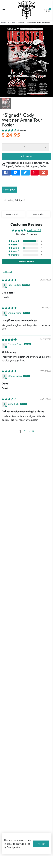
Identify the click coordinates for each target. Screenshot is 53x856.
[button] (9, 130)
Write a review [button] (26, 261)
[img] (9, 280)
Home (3, 22)
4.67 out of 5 (34, 230)
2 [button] (25, 431)
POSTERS (11, 22)
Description (9, 189)
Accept (41, 843)
